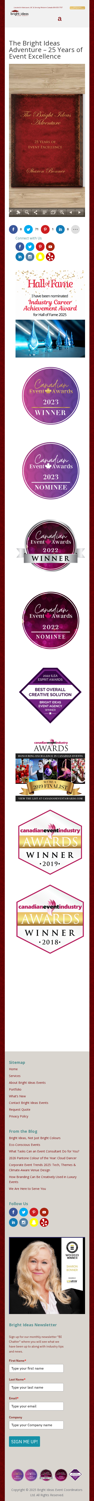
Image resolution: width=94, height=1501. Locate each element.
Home (13, 1069)
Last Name (17, 1379)
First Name (17, 1361)
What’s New (17, 1096)
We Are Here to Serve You (27, 1189)
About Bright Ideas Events (27, 1082)
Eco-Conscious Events (24, 1145)
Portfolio (15, 1089)
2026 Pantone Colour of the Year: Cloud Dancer (43, 1158)
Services (15, 1076)
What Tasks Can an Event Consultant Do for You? (44, 1151)
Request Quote (19, 1109)
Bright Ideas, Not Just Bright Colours (35, 1138)
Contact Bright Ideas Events (28, 1103)
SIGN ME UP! (24, 1441)
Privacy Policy (18, 1116)
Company (15, 1417)
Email (14, 1398)
